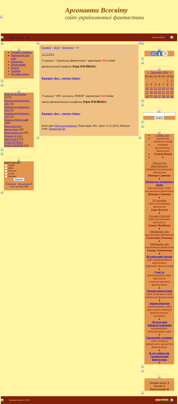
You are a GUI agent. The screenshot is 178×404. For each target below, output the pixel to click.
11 (151, 88)
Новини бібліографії (16, 119)
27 (159, 96)
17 (147, 92)
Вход (27, 37)
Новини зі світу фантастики (13, 137)
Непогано (12, 171)
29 (167, 96)
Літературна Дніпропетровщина (159, 324)
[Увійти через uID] (153, 53)
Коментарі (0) (57, 128)
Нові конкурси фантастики (13, 128)
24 (147, 96)
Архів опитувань (24, 184)
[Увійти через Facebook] (159, 53)
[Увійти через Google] (165, 53)
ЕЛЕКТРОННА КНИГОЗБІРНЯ (13, 144)
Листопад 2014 (159, 72)
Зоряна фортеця (159, 303)
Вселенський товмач (159, 256)
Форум (15, 67)
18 (151, 92)
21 (163, 92)
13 (159, 88)
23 (171, 92)
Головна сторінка (21, 52)
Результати (12, 184)
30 (171, 96)
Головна (12, 37)
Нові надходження (15, 94)
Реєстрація (20, 37)
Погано (11, 173)
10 (147, 88)
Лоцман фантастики (159, 290)
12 (155, 88)
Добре (11, 168)
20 (159, 92)
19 (155, 92)
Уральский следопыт (159, 337)
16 (171, 88)
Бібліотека (17, 61)
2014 (56, 47)
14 (163, 88)
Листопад (68, 47)
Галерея (15, 70)
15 (167, 88)
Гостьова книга (20, 74)
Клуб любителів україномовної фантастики (159, 356)
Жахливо (12, 176)
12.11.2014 (48, 54)
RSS (167, 37)
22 (167, 92)
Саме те (159, 272)
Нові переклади (13, 132)
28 (163, 96)
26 (155, 96)
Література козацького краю (159, 183)
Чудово (11, 165)
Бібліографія (18, 64)
